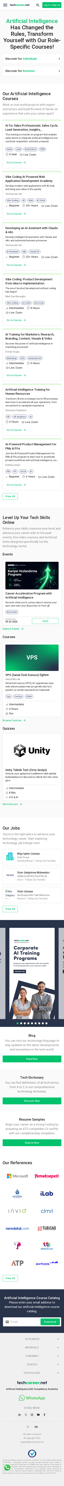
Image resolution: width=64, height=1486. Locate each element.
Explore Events (11, 628)
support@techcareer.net (32, 1442)
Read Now (32, 1059)
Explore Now (32, 1142)
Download (50, 1321)
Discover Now (32, 1101)
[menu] (5, 5)
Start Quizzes (10, 804)
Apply (45, 621)
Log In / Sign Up (52, 5)
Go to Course (14, 162)
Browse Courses (12, 720)
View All (10, 496)
